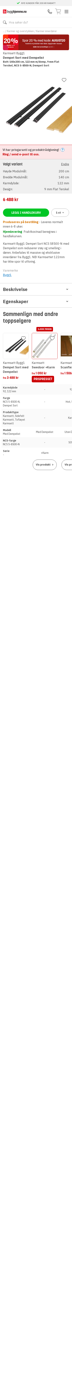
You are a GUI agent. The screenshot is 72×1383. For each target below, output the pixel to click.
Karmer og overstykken (20, 31)
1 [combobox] (58, 212)
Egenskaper (15, 301)
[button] (36, 176)
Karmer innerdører (46, 31)
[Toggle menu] (66, 11)
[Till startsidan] (15, 11)
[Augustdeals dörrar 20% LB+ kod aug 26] (36, 42)
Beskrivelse (15, 289)
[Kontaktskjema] (50, 11)
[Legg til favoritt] (64, 80)
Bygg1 (7, 275)
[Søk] (5, 22)
